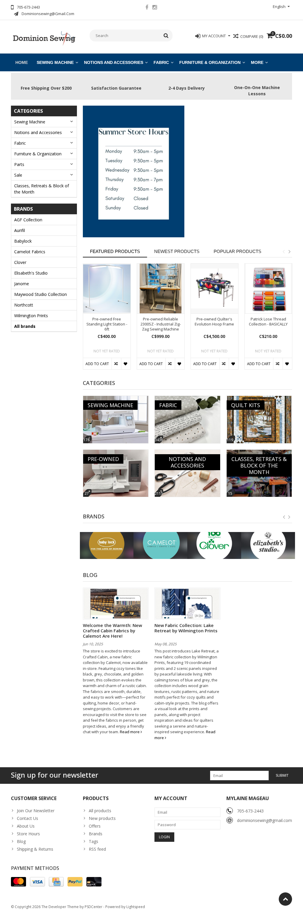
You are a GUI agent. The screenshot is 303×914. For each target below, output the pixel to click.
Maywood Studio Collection (40, 294)
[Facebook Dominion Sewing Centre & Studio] (147, 8)
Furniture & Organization (210, 62)
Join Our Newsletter (35, 810)
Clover (20, 262)
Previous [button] (283, 251)
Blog (21, 841)
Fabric (161, 62)
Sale (18, 175)
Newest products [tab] (176, 251)
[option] (107, 319)
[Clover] (214, 545)
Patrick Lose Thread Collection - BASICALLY (268, 322)
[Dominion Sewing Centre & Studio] (44, 38)
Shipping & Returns (35, 849)
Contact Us (27, 818)
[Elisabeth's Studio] (268, 545)
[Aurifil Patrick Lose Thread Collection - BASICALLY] (268, 289)
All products (100, 810)
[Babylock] (107, 545)
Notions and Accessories (113, 62)
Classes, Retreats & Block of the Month (41, 189)
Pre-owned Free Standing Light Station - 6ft (106, 324)
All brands (25, 326)
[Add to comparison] (116, 363)
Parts (19, 164)
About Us (26, 826)
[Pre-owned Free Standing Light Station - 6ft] (106, 289)
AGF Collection (28, 220)
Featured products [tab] (115, 251)
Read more (130, 731)
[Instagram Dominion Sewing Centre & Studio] (155, 8)
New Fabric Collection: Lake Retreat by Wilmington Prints (185, 627)
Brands (95, 833)
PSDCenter (93, 906)
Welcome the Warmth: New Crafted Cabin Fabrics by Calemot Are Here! (112, 630)
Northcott (23, 305)
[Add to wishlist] (125, 363)
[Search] (166, 35)
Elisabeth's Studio (31, 273)
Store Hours (28, 833)
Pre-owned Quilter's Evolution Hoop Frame (214, 322)
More (257, 62)
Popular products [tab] (237, 251)
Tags (93, 841)
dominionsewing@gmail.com (264, 820)
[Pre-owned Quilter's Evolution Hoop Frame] (214, 289)
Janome (21, 283)
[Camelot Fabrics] (160, 545)
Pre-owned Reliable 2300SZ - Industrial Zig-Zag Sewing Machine (161, 324)
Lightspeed (135, 906)
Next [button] (289, 251)
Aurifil (19, 230)
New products (102, 818)
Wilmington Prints (31, 315)
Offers (95, 826)
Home (21, 62)
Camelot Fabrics (29, 251)
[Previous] (284, 517)
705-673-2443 (250, 811)
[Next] (289, 517)
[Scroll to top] (285, 899)
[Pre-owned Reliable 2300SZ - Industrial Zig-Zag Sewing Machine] (160, 289)
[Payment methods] (18, 881)
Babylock (23, 241)
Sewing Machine (55, 62)
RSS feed (97, 849)
